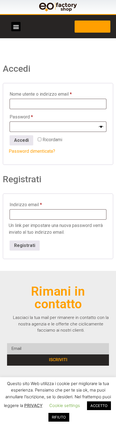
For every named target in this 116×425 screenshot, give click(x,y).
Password (30, 116)
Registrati (24, 245)
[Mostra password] (101, 126)
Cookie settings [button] (64, 405)
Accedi (21, 140)
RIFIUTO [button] (59, 417)
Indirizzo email (35, 203)
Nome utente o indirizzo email (50, 93)
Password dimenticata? (32, 151)
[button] (16, 26)
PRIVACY (33, 405)
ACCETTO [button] (99, 405)
